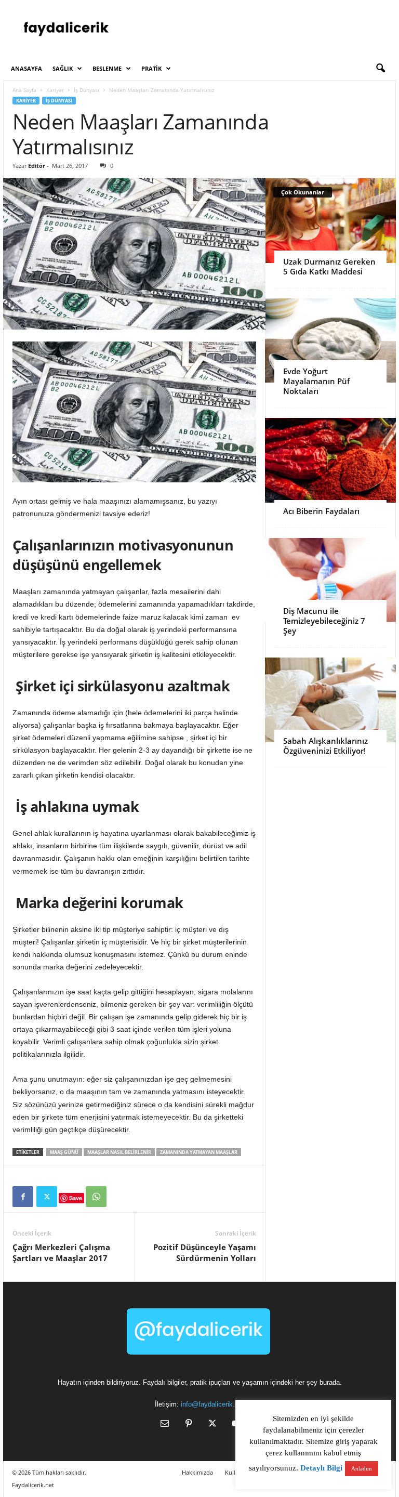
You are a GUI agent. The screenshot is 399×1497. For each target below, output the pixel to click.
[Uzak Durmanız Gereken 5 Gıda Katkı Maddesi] (330, 220)
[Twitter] (46, 1196)
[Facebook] (22, 1196)
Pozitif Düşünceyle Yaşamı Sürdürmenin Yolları (204, 1252)
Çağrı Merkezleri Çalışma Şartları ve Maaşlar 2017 (61, 1252)
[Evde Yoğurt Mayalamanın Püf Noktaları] (330, 340)
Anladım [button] (361, 1468)
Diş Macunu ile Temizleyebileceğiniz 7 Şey (324, 621)
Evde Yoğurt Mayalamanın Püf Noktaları (316, 381)
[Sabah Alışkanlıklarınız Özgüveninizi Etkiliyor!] (330, 700)
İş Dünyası (86, 90)
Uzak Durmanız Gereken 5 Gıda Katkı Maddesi (329, 266)
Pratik (151, 68)
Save (75, 1198)
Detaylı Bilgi (321, 1468)
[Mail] (165, 1424)
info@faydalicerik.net (212, 1404)
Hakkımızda (197, 1472)
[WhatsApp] (96, 1196)
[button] (380, 68)
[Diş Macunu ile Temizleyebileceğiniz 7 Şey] (330, 580)
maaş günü (64, 1152)
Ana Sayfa (24, 90)
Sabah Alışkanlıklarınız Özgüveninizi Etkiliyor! (325, 746)
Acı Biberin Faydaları (321, 511)
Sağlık (62, 68)
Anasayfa (26, 68)
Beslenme (107, 68)
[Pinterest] (189, 1424)
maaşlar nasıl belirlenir (119, 1152)
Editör (36, 165)
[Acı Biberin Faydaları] (330, 460)
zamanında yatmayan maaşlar (198, 1152)
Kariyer (55, 90)
